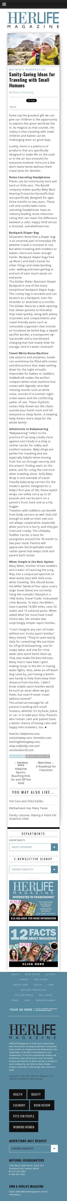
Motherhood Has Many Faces (28, 808)
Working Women (45, 1000)
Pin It (13, 107)
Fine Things (41, 979)
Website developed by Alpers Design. (26, 1079)
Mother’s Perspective (33, 990)
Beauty (15, 974)
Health (38, 985)
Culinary (50, 974)
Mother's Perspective (27, 69)
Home (50, 985)
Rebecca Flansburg (23, 92)
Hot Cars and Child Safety (26, 801)
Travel (15, 1000)
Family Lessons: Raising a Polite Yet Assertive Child (32, 817)
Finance (23, 979)
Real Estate (45, 995)
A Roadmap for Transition (46, 768)
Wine (27, 1000)
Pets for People (24, 995)
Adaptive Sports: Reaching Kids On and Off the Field (21, 776)
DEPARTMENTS (17, 840)
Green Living (20, 985)
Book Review (32, 974)
